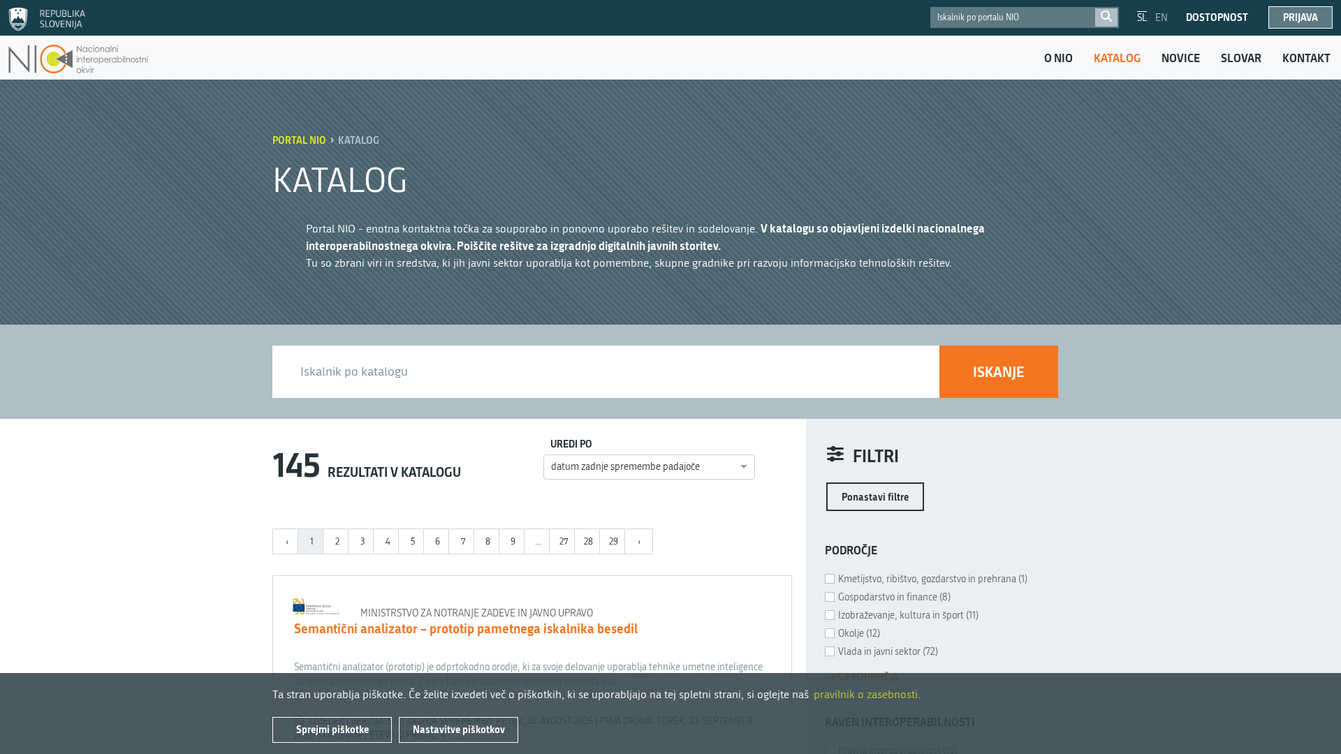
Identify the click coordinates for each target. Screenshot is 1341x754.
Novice (1181, 58)
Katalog (1117, 58)
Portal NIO (299, 140)
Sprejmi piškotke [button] (332, 729)
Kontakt (1306, 58)
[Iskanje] (1106, 17)
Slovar (1241, 58)
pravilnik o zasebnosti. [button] (867, 694)
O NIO (1058, 58)
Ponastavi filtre (875, 496)
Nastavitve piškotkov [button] (459, 729)
